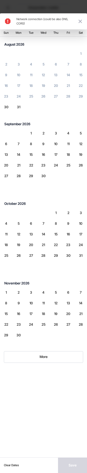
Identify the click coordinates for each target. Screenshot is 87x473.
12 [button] (43, 75)
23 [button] (6, 96)
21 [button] (68, 85)
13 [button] (56, 75)
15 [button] (80, 75)
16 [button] (6, 85)
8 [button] (81, 64)
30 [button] (6, 107)
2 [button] (6, 64)
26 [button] (43, 96)
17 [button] (18, 85)
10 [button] (18, 75)
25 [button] (31, 96)
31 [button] (18, 107)
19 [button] (43, 85)
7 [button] (68, 64)
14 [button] (68, 75)
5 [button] (43, 64)
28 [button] (68, 96)
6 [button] (56, 64)
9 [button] (6, 75)
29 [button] (81, 96)
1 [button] (80, 53)
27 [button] (56, 96)
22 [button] (81, 85)
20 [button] (56, 85)
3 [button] (19, 64)
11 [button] (31, 75)
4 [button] (31, 64)
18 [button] (31, 85)
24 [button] (19, 96)
